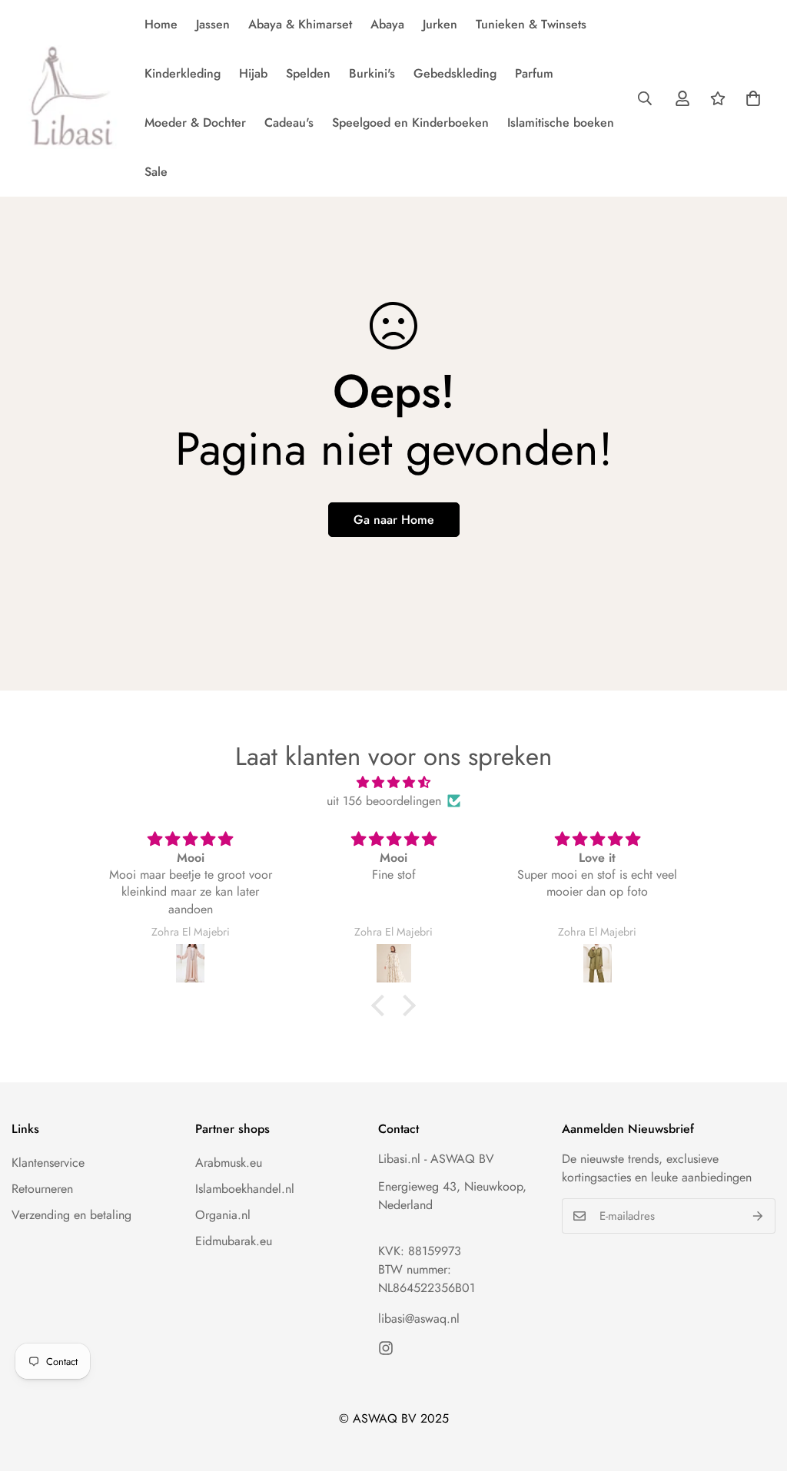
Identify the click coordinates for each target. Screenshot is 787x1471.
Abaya (387, 24)
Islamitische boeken (560, 122)
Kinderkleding (182, 73)
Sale (156, 172)
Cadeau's (289, 122)
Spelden (308, 73)
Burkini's (372, 73)
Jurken (440, 24)
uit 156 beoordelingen (384, 801)
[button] (753, 98)
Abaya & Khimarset (300, 24)
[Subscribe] (758, 1216)
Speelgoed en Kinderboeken (410, 122)
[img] (393, 782)
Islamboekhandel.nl (244, 1189)
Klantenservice (48, 1162)
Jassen (213, 24)
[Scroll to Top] (757, 1387)
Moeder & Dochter (195, 122)
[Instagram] (386, 1348)
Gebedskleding (454, 73)
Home (161, 24)
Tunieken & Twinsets (531, 24)
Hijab (253, 73)
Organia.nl (223, 1215)
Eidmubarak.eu (233, 1241)
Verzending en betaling (71, 1215)
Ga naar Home (394, 519)
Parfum (534, 73)
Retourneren (42, 1189)
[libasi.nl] (67, 98)
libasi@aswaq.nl (419, 1318)
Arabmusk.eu (228, 1162)
